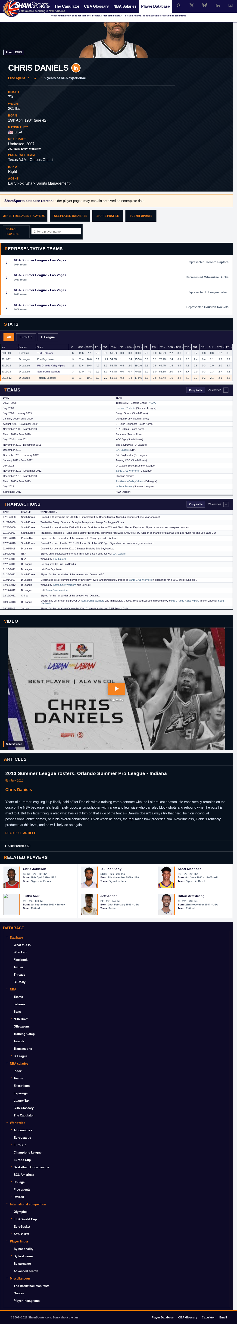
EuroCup (26, 337)
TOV (219, 347)
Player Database (155, 6)
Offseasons (22, 1026)
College (19, 1182)
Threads (19, 974)
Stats (17, 1011)
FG (96, 347)
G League (20, 1056)
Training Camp (24, 1034)
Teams (18, 997)
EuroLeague (22, 1137)
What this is (22, 945)
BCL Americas (24, 1174)
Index (18, 1071)
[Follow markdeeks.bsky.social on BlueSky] (204, 5)
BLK (211, 347)
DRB (178, 347)
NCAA (152, 402)
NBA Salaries (125, 6)
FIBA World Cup (25, 1219)
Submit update (141, 216)
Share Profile (108, 216)
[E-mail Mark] (230, 5)
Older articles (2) (19, 846)
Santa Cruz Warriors (48, 371)
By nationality (23, 1249)
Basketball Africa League (31, 1167)
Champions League (27, 1152)
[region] (116, 362)
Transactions (23, 1048)
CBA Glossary (96, 6)
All (9, 337)
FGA (105, 347)
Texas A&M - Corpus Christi (30, 160)
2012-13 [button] (6, 365)
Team (40, 347)
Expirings (21, 1093)
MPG (80, 347)
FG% (113, 347)
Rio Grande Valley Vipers (51, 365)
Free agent (16, 78)
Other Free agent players (24, 216)
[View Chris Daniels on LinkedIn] (76, 68)
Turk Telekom (45, 353)
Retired (19, 1197)
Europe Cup (22, 1160)
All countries (23, 1130)
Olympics (20, 1212)
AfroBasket (21, 1234)
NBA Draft (21, 1019)
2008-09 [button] (6, 353)
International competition (28, 1204)
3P (121, 347)
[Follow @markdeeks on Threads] (178, 5)
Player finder (19, 1241)
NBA (13, 989)
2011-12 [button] (6, 359)
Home (44, 6)
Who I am (20, 952)
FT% (162, 347)
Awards (19, 1041)
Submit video (14, 744)
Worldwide (17, 1123)
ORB (170, 347)
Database (16, 937)
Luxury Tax (21, 1100)
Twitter (18, 967)
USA (18, 132)
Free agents (22, 1189)
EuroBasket (22, 1226)
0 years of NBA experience (65, 78)
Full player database (70, 216)
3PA (129, 347)
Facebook (21, 959)
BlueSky (19, 982)
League (23, 347)
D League (48, 337)
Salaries (19, 1004)
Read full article (20, 833)
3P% (137, 347)
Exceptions (22, 1086)
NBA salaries (19, 1063)
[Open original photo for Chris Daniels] (116, 29)
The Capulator (66, 6)
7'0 (10, 97)
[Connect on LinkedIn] (217, 5)
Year (4, 347)
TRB (186, 347)
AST (195, 347)
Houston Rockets (125, 408)
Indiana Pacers (124, 486)
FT (145, 347)
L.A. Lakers (122, 449)
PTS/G (89, 347)
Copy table (196, 390)
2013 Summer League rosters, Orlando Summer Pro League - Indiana (86, 773)
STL (203, 347)
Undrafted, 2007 (21, 144)
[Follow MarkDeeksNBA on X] (191, 5)
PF (227, 347)
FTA (154, 347)
